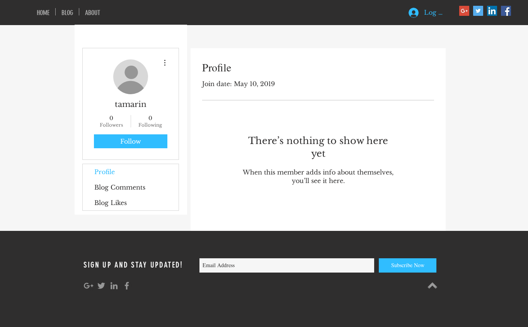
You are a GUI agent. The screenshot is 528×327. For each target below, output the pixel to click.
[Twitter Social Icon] (478, 11)
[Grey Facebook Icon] (127, 286)
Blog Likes (110, 203)
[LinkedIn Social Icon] (492, 11)
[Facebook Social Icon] (506, 11)
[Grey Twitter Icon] (101, 286)
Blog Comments (119, 187)
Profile (104, 172)
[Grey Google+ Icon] (88, 286)
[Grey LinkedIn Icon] (114, 286)
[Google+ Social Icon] (464, 11)
